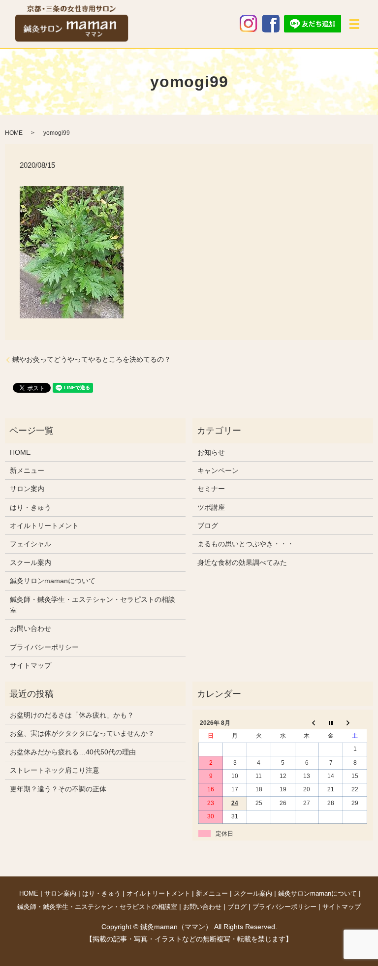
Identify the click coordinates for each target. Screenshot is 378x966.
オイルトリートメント (44, 526)
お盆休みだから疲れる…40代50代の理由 (73, 752)
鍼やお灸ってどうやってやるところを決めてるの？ (91, 359)
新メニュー (27, 470)
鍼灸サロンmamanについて (52, 581)
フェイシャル (30, 544)
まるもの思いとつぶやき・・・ (245, 544)
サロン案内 (27, 489)
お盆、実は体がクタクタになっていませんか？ (82, 733)
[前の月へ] (307, 723)
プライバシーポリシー (44, 647)
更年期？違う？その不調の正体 (58, 789)
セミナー (211, 489)
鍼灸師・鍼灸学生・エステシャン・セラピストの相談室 (92, 604)
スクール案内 (30, 562)
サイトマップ (30, 665)
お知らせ (211, 452)
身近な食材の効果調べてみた (242, 562)
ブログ (207, 526)
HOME (14, 132)
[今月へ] (331, 723)
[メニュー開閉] (354, 24)
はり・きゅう (30, 507)
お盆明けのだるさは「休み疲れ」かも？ (72, 715)
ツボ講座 (211, 507)
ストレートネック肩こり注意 (54, 770)
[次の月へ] (355, 723)
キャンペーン (218, 470)
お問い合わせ (30, 628)
